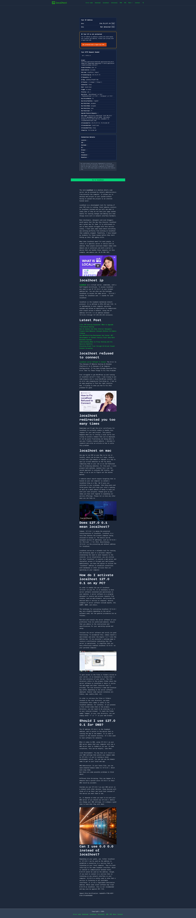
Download (97, 2)
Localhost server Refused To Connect (92, 362)
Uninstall (114, 2)
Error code (89, 2)
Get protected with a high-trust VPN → (94, 44)
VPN (121, 2)
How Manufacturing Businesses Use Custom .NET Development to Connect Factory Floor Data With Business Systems (97, 337)
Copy (113, 23)
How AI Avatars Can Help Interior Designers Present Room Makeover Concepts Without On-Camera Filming (97, 331)
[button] (143, 2)
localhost (106, 2)
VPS (125, 2)
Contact (137, 2)
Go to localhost (98, 180)
